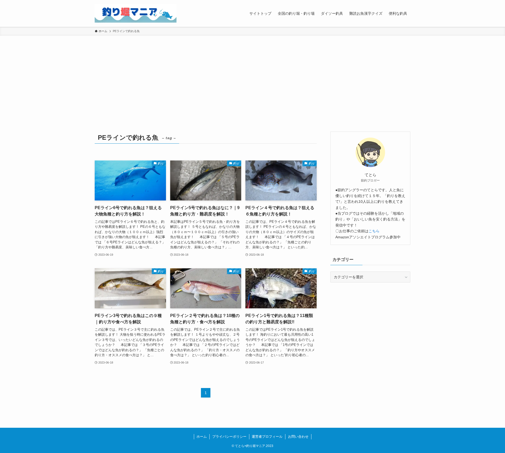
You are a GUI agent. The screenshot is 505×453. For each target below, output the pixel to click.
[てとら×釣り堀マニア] (135, 13)
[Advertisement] (252, 75)
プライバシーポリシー (229, 437)
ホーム (201, 437)
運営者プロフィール (267, 437)
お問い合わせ (298, 437)
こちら (374, 231)
